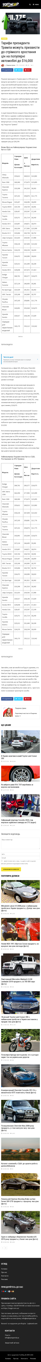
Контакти (4, 1276)
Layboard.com (32, 1323)
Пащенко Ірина (10, 65)
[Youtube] (3, 1291)
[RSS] (11, 1291)
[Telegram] (9, 1291)
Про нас (4, 1272)
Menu (37, 4)
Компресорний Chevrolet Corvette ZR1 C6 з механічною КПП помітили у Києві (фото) (18, 1091)
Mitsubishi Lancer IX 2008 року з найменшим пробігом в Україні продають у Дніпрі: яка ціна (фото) (20, 908)
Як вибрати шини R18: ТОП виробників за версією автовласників (17, 786)
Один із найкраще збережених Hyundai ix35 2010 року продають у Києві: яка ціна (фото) (19, 1238)
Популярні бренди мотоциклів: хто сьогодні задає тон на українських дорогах (19, 1056)
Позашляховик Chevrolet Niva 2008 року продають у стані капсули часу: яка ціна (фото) (17, 1128)
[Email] (13, 1291)
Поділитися (8, 70)
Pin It (28, 70)
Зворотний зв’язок (12, 1343)
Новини (4, 38)
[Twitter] (6, 1291)
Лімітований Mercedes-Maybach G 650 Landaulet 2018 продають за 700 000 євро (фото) (18, 981)
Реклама (4, 1279)
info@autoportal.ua (29, 1318)
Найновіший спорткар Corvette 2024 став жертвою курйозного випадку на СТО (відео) (18, 821)
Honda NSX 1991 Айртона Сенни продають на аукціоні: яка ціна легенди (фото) (20, 945)
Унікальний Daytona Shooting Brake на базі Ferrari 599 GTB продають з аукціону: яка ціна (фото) (20, 1201)
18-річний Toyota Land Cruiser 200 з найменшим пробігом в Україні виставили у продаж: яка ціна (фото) (19, 1019)
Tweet (19, 70)
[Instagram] (7, 1291)
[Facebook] (1, 1291)
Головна (4, 1269)
